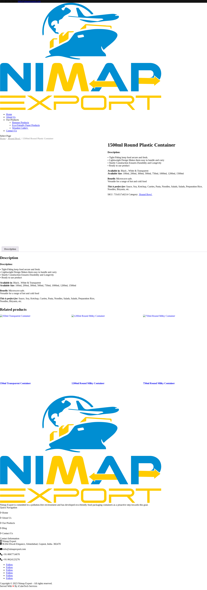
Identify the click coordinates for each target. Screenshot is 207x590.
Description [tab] (10, 249)
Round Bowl (14, 138)
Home (9, 114)
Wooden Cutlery (20, 128)
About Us (10, 117)
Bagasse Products (20, 122)
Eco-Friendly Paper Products (26, 125)
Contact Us (11, 130)
